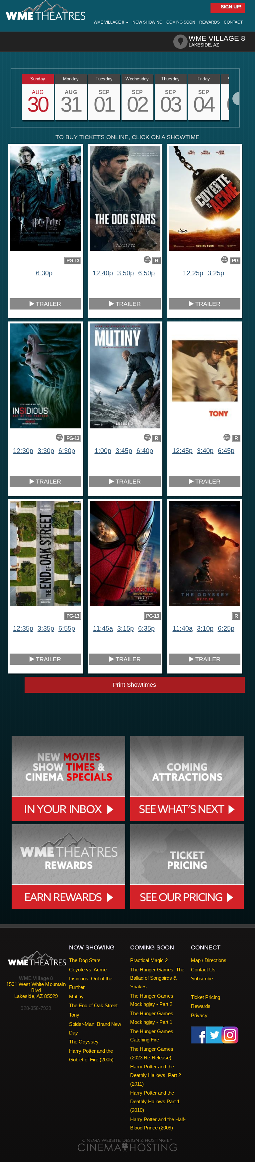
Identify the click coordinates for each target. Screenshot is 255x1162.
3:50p (125, 273)
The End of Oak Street (93, 1005)
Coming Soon (180, 22)
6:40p (144, 450)
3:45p (124, 450)
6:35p (146, 628)
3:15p (125, 628)
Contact (233, 22)
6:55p (66, 628)
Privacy (199, 1015)
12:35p (23, 628)
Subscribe (202, 978)
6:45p (226, 450)
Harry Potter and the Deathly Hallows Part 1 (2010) (155, 1101)
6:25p (226, 628)
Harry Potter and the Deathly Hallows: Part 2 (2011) (155, 1075)
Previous (11, 98)
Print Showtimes (134, 684)
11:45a (103, 628)
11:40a (183, 628)
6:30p (44, 273)
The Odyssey (84, 1041)
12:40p (103, 273)
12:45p (182, 450)
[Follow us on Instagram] (229, 1034)
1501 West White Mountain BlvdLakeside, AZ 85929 (36, 990)
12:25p (193, 273)
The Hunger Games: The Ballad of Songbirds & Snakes (157, 978)
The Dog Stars (85, 960)
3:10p (205, 628)
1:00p (103, 450)
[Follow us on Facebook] (199, 1034)
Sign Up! (230, 6)
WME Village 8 (109, 22)
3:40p (205, 450)
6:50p (146, 273)
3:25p (216, 273)
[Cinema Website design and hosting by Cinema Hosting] (127, 1145)
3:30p (46, 450)
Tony (74, 1015)
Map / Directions (208, 960)
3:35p (46, 628)
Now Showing (147, 22)
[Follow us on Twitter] (214, 1034)
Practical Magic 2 (149, 960)
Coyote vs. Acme (88, 969)
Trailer (47, 304)
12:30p (23, 450)
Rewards (209, 22)
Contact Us (203, 969)
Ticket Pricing (205, 997)
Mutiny (76, 996)
